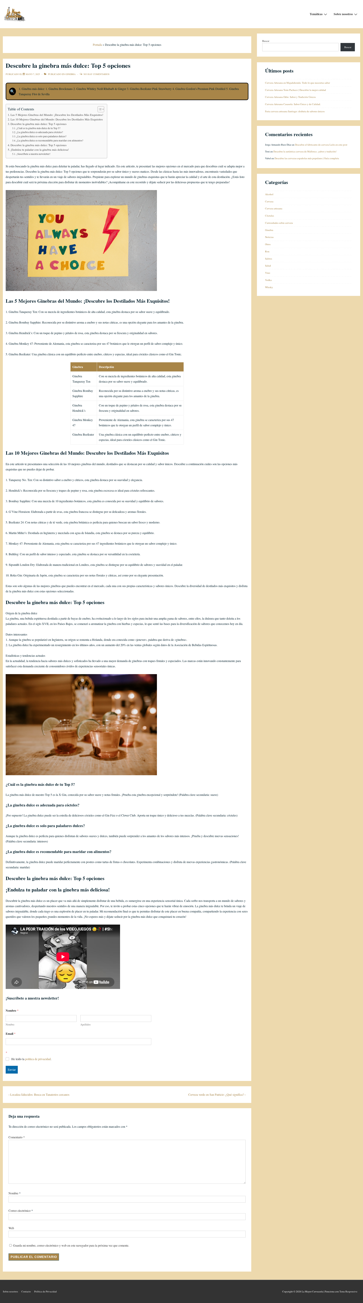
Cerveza (269, 201)
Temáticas (316, 14)
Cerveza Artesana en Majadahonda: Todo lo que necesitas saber (297, 82)
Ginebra (70, 74)
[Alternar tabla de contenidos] (99, 109)
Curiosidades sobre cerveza (279, 223)
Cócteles (269, 215)
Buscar (265, 41)
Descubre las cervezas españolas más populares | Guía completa (307, 158)
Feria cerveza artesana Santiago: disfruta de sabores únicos (295, 111)
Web (11, 1228)
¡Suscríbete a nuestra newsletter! (33, 154)
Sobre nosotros (343, 14)
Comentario (17, 1137)
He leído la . (31, 1059)
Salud (268, 265)
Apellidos (85, 1024)
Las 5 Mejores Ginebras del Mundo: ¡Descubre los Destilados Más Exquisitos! (57, 115)
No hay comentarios (96, 74)
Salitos (268, 258)
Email (11, 1033)
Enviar (12, 1069)
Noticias (269, 237)
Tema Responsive (348, 1291)
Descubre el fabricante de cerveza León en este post (321, 144)
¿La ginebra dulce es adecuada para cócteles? (39, 132)
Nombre (10, 1024)
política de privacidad (38, 1059)
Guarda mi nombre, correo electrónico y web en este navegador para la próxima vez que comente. (71, 1245)
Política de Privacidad (45, 1291)
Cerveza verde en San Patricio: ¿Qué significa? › (217, 1094)
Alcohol (269, 194)
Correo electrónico (20, 1211)
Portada (97, 45)
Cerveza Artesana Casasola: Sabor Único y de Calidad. (293, 104)
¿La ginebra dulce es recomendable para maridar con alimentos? (49, 140)
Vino (267, 272)
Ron (267, 251)
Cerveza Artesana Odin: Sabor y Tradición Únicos (290, 97)
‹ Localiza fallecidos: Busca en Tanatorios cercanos (39, 1094)
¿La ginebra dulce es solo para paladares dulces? (41, 136)
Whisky (269, 287)
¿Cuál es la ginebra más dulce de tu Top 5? (38, 128)
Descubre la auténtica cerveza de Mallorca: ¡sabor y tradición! (305, 151)
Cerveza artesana (273, 208)
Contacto (26, 1291)
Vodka (268, 280)
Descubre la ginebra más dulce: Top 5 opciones (39, 124)
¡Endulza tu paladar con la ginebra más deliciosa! (40, 149)
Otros (268, 244)
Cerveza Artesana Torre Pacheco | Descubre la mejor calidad (295, 90)
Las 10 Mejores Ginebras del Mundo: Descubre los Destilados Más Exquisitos (57, 119)
